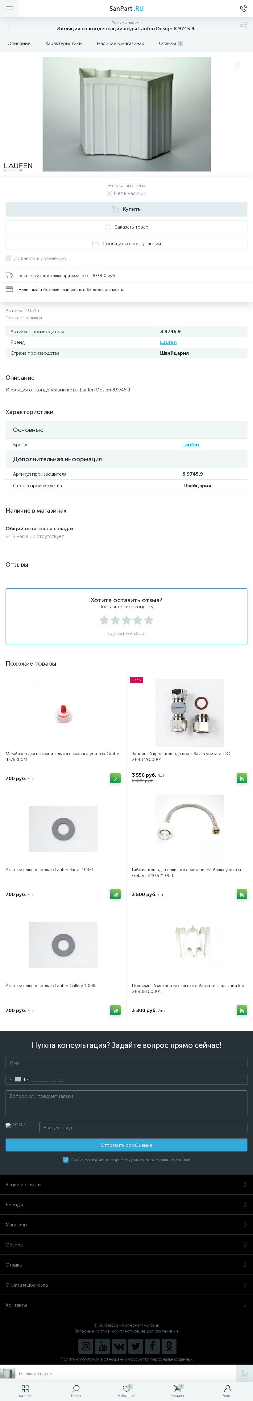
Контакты (16, 1305)
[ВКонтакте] (119, 1346)
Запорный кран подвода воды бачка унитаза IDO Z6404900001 (181, 756)
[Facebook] (152, 1346)
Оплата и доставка (27, 1285)
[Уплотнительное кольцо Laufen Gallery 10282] (63, 945)
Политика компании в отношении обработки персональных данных (127, 1359)
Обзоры (14, 1245)
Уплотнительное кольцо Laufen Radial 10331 (50, 869)
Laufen (168, 342)
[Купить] (242, 778)
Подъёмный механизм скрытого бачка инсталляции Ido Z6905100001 (188, 988)
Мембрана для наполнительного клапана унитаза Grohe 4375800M (62, 756)
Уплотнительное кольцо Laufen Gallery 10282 (51, 985)
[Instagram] (85, 1346)
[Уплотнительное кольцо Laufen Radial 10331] (63, 829)
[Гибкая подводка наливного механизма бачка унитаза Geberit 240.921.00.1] (189, 829)
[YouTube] (102, 1346)
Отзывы (14, 1265)
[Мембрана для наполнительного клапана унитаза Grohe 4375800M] (63, 713)
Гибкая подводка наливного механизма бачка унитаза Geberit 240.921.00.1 (186, 872)
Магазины (16, 1225)
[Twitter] (135, 1346)
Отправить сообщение (126, 1145)
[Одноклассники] (169, 1346)
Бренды (14, 1205)
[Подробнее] (115, 778)
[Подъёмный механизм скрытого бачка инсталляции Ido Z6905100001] (189, 945)
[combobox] (17, 1079)
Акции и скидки (23, 1185)
